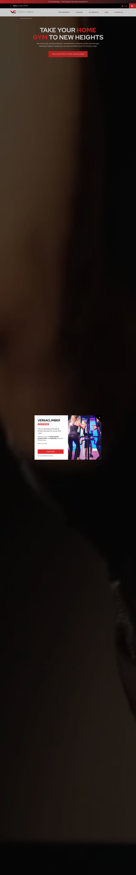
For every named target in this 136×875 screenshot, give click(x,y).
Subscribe (50, 452)
